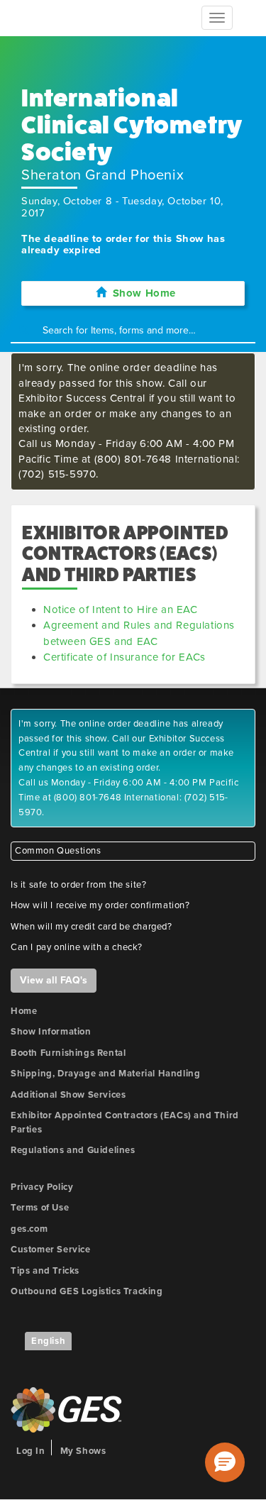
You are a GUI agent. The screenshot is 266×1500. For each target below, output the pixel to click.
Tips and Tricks (45, 1270)
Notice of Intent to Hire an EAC (120, 609)
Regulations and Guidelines (73, 1150)
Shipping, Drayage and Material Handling (105, 1073)
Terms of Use (40, 1207)
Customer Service (51, 1249)
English (48, 1341)
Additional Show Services (68, 1095)
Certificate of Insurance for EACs (124, 657)
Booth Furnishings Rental (68, 1053)
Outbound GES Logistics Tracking (87, 1291)
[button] (225, 1462)
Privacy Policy (42, 1187)
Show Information (51, 1031)
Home (24, 1011)
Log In (30, 1451)
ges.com (29, 1229)
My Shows (83, 1451)
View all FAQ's (53, 980)
